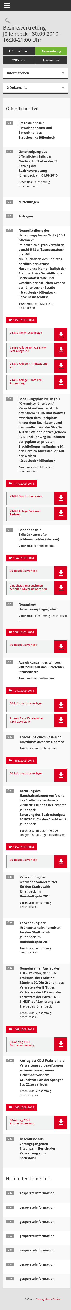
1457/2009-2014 (23, 847)
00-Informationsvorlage (26, 703)
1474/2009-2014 (23, 483)
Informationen (19, 51)
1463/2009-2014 (23, 1107)
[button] (60, 334)
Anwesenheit (51, 60)
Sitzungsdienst (48, 1299)
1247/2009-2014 (23, 558)
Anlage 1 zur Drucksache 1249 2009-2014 (26, 720)
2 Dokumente (17, 87)
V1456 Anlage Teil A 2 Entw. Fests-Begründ (28, 349)
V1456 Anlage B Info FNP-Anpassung (27, 381)
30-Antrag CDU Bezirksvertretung (22, 1043)
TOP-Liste (18, 60)
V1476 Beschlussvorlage (26, 496)
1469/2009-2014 (23, 1029)
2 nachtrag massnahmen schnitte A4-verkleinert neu (28, 587)
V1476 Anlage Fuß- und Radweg (25, 513)
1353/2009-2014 (23, 760)
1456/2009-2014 (23, 320)
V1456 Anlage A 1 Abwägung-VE (29, 365)
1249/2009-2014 (23, 690)
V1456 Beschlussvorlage (26, 333)
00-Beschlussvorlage (23, 571)
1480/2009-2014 (23, 632)
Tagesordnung (51, 51)
